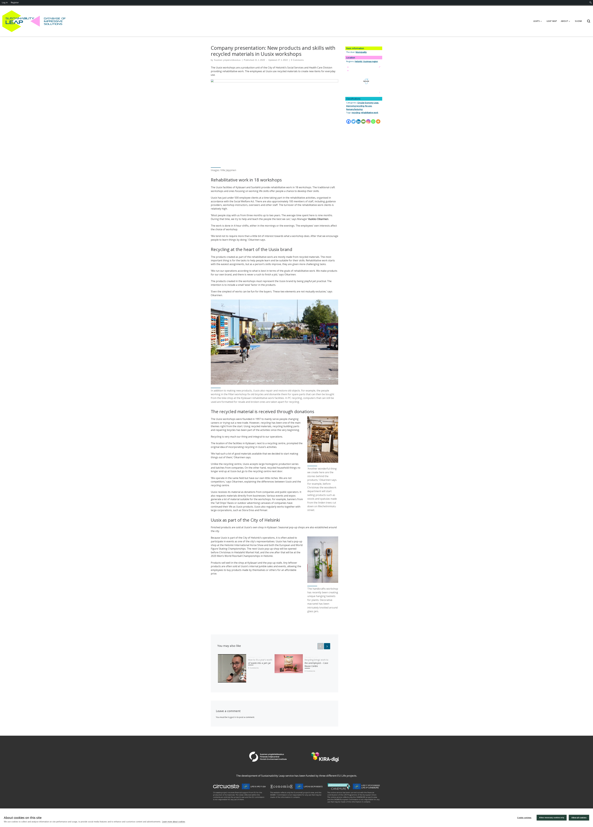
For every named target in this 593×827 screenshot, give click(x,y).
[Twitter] (353, 121)
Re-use (368, 105)
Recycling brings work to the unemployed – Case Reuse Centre (316, 663)
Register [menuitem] (15, 2)
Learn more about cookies (173, 822)
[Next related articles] (327, 646)
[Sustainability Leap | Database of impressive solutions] (21, 20)
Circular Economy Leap (368, 102)
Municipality (361, 52)
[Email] (363, 121)
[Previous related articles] (321, 646)
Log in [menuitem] (5, 2)
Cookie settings (524, 818)
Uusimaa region (370, 61)
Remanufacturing (354, 109)
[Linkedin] (358, 121)
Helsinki (358, 61)
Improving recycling (355, 105)
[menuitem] (590, 2)
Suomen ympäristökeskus (227, 60)
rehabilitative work (369, 112)
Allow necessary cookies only (551, 817)
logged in (232, 717)
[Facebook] (348, 121)
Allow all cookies (579, 818)
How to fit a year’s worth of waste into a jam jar (260, 661)
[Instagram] (368, 121)
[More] (378, 121)
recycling (356, 112)
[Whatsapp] (373, 121)
